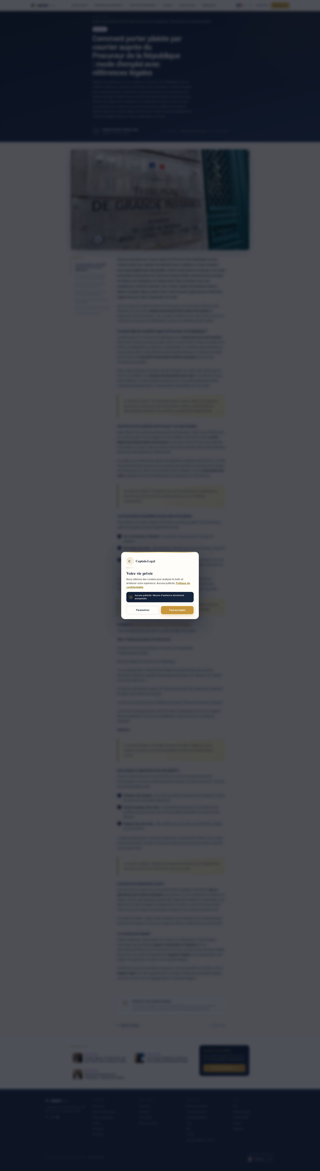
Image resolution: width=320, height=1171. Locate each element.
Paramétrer (143, 610)
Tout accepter (177, 610)
